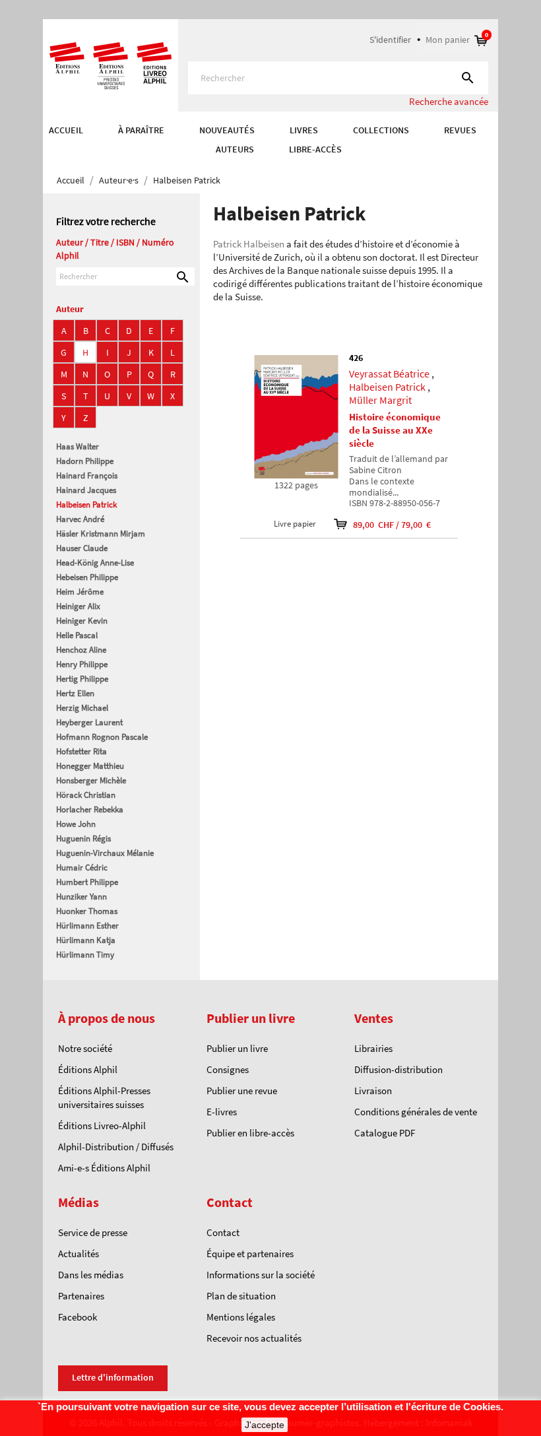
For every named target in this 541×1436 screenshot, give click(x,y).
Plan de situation (241, 1295)
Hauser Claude (82, 548)
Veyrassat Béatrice (389, 373)
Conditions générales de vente (415, 1111)
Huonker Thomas (86, 911)
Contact (223, 1232)
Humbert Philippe (87, 882)
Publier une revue (242, 1090)
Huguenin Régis (83, 838)
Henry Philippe (82, 664)
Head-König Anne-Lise (95, 562)
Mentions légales (241, 1317)
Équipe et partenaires (250, 1253)
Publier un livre (237, 1048)
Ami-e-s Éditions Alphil (104, 1167)
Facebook (77, 1317)
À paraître (141, 130)
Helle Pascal (77, 635)
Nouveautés (227, 130)
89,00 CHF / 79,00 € (383, 525)
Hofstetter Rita (81, 751)
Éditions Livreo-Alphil (102, 1125)
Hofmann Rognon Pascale (102, 736)
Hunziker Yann (81, 896)
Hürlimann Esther (87, 925)
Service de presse (92, 1232)
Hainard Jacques (86, 490)
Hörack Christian (85, 794)
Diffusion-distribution (398, 1069)
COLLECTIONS (381, 130)
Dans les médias (90, 1274)
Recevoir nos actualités (254, 1338)
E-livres (222, 1111)
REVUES (460, 130)
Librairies (373, 1048)
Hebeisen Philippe (87, 577)
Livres (304, 130)
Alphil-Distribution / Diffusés (116, 1146)
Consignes (228, 1069)
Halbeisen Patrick (86, 504)
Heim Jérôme (80, 591)
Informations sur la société (261, 1274)
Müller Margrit (380, 400)
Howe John (76, 824)
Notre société (85, 1048)
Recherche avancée (448, 101)
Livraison (373, 1090)
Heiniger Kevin (82, 620)
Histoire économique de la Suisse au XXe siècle (395, 429)
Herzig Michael (82, 707)
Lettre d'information (113, 1377)
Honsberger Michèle (91, 780)
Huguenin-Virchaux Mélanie (105, 853)
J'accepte (264, 1425)
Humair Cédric (82, 867)
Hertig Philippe (82, 678)
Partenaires (81, 1295)
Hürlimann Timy (85, 954)
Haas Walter (77, 446)
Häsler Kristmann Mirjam (100, 533)
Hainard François (86, 475)
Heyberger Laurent (89, 722)
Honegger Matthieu (90, 765)
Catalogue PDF (384, 1132)
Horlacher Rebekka (89, 809)
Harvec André (80, 519)
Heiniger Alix (78, 606)
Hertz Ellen (75, 693)
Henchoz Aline (81, 649)
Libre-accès (315, 149)
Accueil (66, 130)
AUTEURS (235, 149)
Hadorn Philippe (84, 461)
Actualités (78, 1253)
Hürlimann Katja (85, 940)
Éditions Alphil (87, 1069)
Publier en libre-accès (250, 1132)
